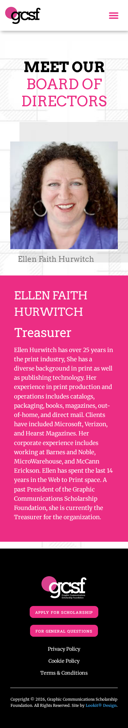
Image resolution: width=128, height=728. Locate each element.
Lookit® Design (101, 705)
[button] (114, 15)
